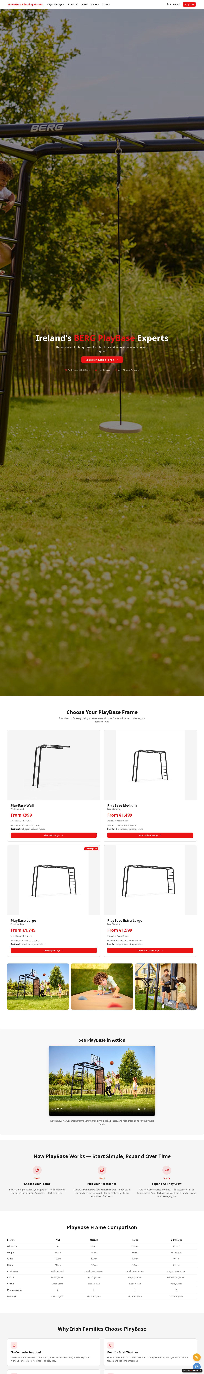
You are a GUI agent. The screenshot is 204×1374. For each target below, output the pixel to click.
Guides (94, 4)
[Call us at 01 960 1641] (197, 1357)
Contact (106, 4)
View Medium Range (148, 835)
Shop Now (189, 4)
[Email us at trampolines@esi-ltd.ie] (197, 1367)
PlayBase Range (54, 4)
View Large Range (51, 950)
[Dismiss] (200, 1370)
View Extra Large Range (148, 950)
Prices (84, 4)
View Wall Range (52, 835)
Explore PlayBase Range (100, 359)
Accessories (73, 4)
